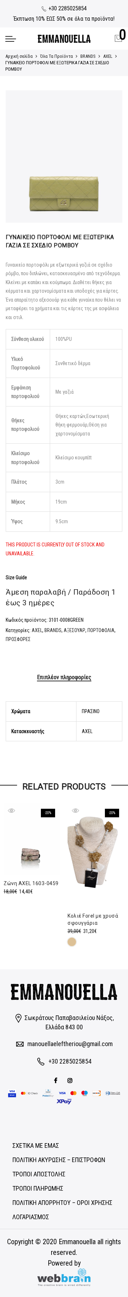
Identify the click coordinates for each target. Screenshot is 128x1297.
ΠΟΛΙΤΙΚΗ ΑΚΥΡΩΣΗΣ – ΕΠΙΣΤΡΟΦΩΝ (58, 1160)
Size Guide (16, 577)
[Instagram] (71, 1079)
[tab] (64, 677)
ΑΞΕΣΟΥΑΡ (74, 630)
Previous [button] (18, 156)
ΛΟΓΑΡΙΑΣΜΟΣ (30, 1217)
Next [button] (110, 156)
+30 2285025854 (67, 8)
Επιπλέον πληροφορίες (64, 677)
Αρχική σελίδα (19, 56)
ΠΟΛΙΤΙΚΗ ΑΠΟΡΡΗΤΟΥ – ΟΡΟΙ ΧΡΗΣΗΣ (62, 1202)
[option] (64, 156)
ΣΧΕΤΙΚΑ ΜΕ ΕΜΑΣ (35, 1145)
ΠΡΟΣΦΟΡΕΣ (18, 639)
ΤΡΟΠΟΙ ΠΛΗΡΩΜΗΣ (37, 1188)
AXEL (107, 56)
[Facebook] (56, 1079)
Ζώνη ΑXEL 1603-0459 (31, 883)
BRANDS (88, 56)
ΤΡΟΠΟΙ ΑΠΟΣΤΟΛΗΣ (38, 1174)
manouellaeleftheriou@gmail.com (70, 1044)
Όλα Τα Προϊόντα (56, 56)
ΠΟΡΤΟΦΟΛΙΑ (100, 630)
